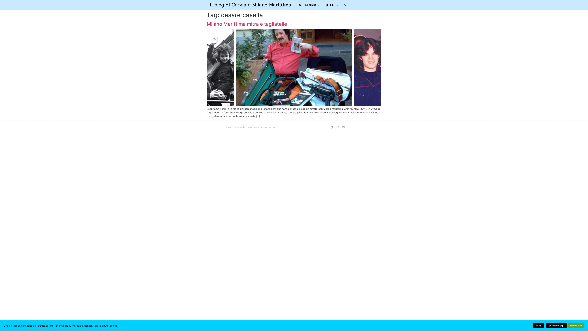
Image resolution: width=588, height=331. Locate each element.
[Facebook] (332, 127)
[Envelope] (343, 127)
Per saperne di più (556, 325)
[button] (345, 5)
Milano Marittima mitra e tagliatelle (247, 24)
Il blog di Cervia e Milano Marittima (250, 5)
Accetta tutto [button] (576, 325)
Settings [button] (539, 325)
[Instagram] (337, 127)
